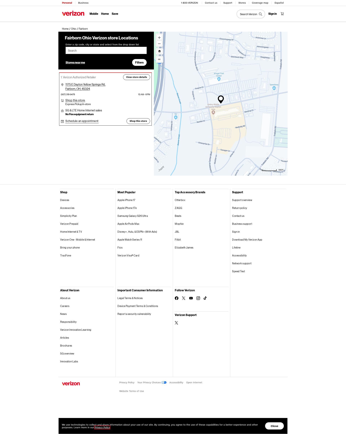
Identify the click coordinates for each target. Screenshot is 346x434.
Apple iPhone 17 (126, 200)
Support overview (242, 200)
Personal (67, 2)
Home (105, 13)
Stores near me (75, 62)
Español (279, 2)
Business (83, 2)
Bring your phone (70, 247)
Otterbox (180, 200)
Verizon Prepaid (69, 223)
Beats (178, 215)
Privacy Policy (126, 382)
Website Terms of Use (131, 391)
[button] (83, 29)
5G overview (67, 353)
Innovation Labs (69, 361)
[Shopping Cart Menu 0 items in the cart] (282, 14)
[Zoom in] (159, 37)
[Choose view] (159, 51)
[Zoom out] (159, 43)
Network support (242, 263)
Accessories (67, 207)
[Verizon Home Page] (73, 13)
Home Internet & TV (71, 231)
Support (227, 2)
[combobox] (106, 50)
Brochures (66, 345)
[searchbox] (106, 50)
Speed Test (238, 271)
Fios (120, 247)
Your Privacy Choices (149, 382)
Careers (65, 306)
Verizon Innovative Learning (75, 329)
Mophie (179, 223)
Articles (64, 337)
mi (159, 59)
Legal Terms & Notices (130, 298)
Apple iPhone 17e (127, 207)
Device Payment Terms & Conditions (137, 306)
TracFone (65, 255)
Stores (242, 2)
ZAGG (178, 207)
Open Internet (194, 382)
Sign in (236, 231)
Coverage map (260, 2)
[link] (66, 29)
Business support (242, 223)
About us (65, 298)
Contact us (211, 2)
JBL (177, 231)
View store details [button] (136, 77)
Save (115, 13)
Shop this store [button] (138, 121)
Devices (64, 200)
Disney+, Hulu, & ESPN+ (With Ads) (137, 231)
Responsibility (68, 321)
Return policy (239, 207)
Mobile (94, 13)
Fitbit (178, 239)
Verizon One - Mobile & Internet (77, 239)
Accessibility (239, 255)
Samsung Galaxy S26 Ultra (132, 215)
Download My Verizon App (247, 239)
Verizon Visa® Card (128, 255)
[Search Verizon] (251, 14)
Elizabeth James (184, 247)
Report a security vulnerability (134, 313)
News (63, 313)
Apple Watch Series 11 (129, 239)
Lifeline (236, 247)
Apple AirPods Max (128, 223)
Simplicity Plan (68, 215)
